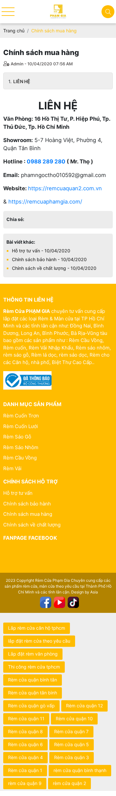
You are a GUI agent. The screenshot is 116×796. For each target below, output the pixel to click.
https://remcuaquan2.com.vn (65, 188)
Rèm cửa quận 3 (71, 757)
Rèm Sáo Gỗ (17, 437)
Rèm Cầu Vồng (20, 458)
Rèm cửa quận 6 (25, 744)
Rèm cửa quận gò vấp (31, 705)
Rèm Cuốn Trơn (21, 416)
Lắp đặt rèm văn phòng (33, 654)
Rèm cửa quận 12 (84, 705)
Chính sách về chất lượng (32, 525)
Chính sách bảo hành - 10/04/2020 (49, 259)
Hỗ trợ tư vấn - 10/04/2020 (41, 250)
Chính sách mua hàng (27, 514)
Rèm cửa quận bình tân (32, 679)
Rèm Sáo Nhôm (20, 447)
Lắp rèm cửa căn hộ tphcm (36, 628)
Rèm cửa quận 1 (25, 770)
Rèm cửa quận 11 (26, 718)
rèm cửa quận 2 (69, 783)
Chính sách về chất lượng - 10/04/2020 (54, 268)
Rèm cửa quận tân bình (32, 692)
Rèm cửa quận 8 (25, 731)
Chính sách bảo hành (27, 504)
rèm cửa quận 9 (25, 783)
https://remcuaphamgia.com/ (45, 201)
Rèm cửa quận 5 (71, 744)
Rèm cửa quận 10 (74, 718)
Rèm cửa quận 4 (25, 757)
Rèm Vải (12, 468)
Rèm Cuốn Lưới (20, 426)
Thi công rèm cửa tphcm (34, 666)
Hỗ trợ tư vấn (18, 493)
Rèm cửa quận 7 (71, 731)
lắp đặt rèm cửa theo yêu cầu (39, 641)
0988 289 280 (46, 161)
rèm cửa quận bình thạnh (79, 770)
